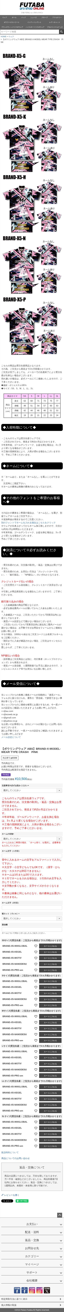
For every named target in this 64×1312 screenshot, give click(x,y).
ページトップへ (59, 1215)
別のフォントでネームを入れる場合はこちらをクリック (28, 522)
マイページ (32, 1264)
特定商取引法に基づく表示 (14, 1299)
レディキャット (54, 22)
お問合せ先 (32, 1248)
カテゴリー (32, 1256)
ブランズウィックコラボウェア (12, 27)
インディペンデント (34, 22)
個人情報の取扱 (8, 1305)
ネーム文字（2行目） (11, 903)
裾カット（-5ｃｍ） (11, 914)
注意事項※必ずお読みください (16, 785)
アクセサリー (57, 17)
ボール (14, 17)
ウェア (4, 17)
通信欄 (4, 925)
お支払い (32, 1224)
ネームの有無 (8, 834)
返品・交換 (32, 1240)
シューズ (33, 17)
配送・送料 (32, 1232)
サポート (32, 1272)
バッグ (23, 17)
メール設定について (11, 737)
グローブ (44, 17)
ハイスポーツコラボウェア (35, 27)
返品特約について (10, 1152)
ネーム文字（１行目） (11, 851)
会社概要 (32, 1280)
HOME (3, 37)
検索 (61, 32)
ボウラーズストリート (11, 22)
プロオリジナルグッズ (55, 27)
